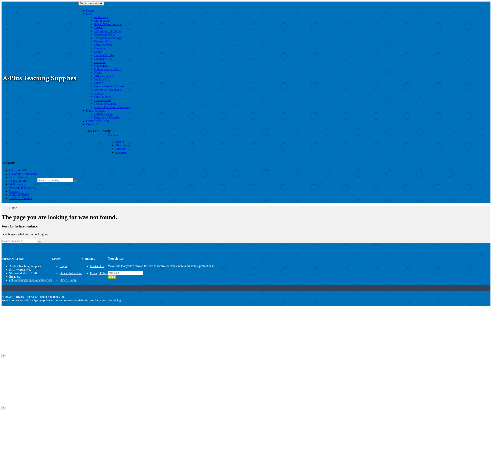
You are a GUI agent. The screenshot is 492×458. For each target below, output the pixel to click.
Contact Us (97, 266)
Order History (68, 280)
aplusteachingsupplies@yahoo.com (30, 280)
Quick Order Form (71, 273)
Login (63, 266)
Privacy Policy (99, 273)
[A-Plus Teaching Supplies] (40, 83)
